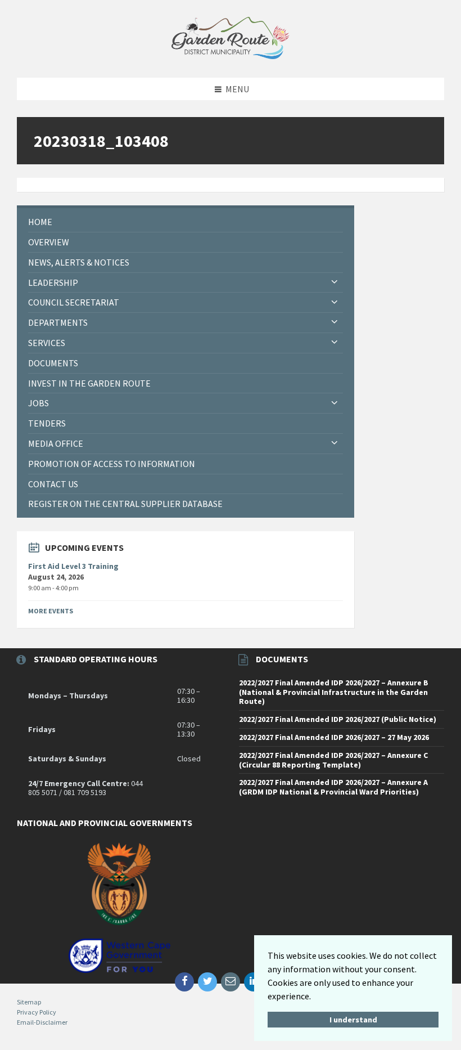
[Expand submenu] (334, 282)
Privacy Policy (36, 1012)
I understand (353, 1020)
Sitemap (29, 1002)
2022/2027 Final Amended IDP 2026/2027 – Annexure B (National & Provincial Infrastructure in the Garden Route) (333, 692)
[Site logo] (230, 55)
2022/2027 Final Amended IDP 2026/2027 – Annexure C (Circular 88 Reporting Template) (333, 760)
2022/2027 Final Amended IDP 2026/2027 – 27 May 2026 (334, 737)
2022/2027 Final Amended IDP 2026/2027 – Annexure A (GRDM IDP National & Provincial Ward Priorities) (333, 787)
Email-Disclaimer (42, 1022)
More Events (50, 611)
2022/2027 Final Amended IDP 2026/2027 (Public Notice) (337, 719)
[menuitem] (185, 222)
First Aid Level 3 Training (73, 566)
